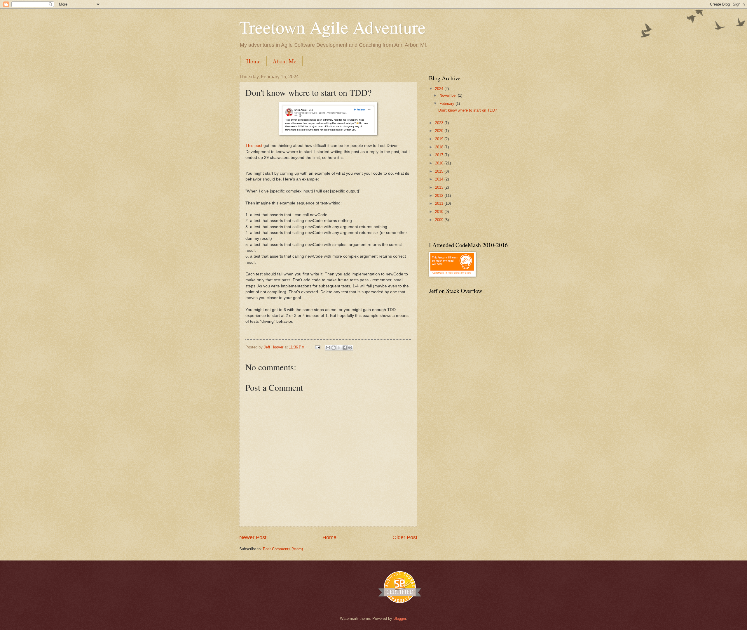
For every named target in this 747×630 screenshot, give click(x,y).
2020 (439, 131)
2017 (439, 155)
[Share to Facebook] (345, 347)
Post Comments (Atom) (283, 549)
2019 (439, 139)
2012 (439, 195)
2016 (439, 163)
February (447, 103)
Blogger (399, 618)
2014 (439, 179)
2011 (439, 203)
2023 (439, 123)
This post (253, 145)
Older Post (404, 537)
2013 (439, 187)
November (448, 95)
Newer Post (252, 537)
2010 (439, 211)
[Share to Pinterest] (350, 347)
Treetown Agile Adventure (332, 27)
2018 (439, 147)
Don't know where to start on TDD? (467, 110)
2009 (439, 220)
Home (253, 61)
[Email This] (328, 347)
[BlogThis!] (333, 347)
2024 (439, 88)
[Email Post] (317, 347)
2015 (439, 171)
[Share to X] (339, 347)
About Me (284, 61)
